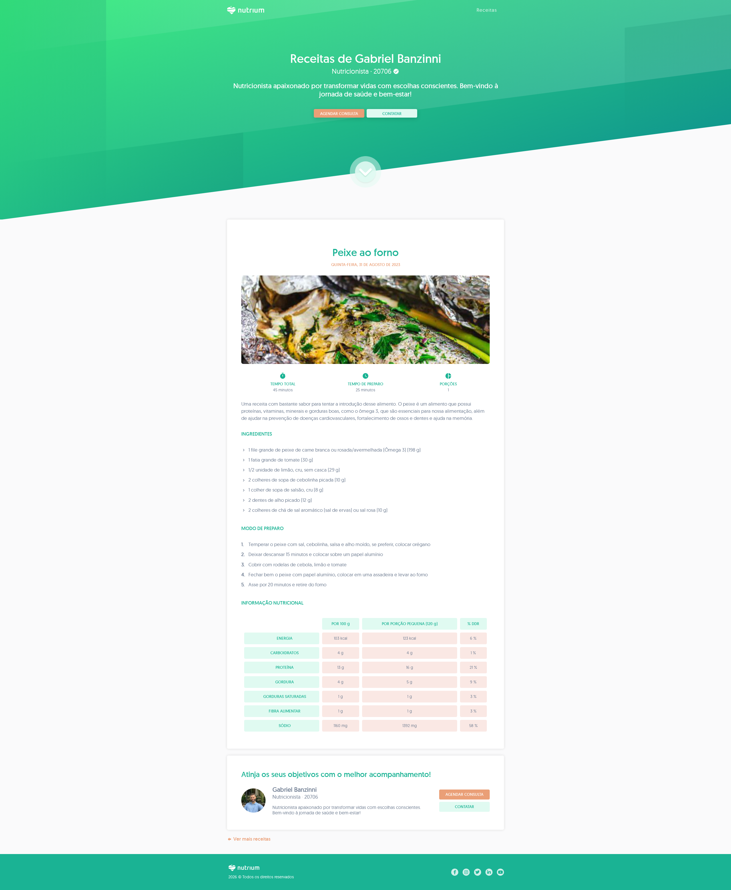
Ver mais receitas (251, 839)
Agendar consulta (339, 113)
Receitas (487, 10)
